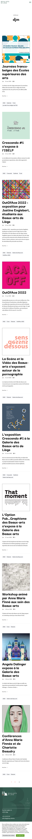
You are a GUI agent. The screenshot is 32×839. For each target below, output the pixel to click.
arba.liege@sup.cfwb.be (8, 818)
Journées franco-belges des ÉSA (10, 105)
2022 (4, 103)
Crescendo (9, 173)
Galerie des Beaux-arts (18, 252)
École (14, 103)
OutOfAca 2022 (6, 255)
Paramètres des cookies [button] (8, 835)
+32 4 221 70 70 (6, 816)
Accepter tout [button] (20, 835)
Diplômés (9, 103)
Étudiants (9, 252)
